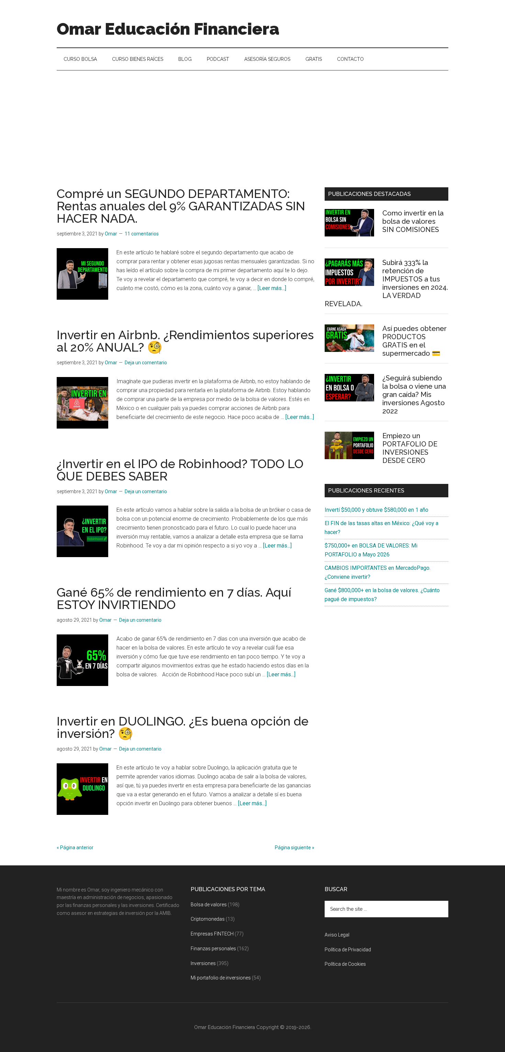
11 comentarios (142, 233)
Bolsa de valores (209, 904)
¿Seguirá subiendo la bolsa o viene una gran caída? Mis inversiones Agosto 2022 (414, 394)
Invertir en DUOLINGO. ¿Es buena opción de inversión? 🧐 (182, 727)
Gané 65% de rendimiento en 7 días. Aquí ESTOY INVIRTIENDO (174, 598)
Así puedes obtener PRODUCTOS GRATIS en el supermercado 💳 (414, 340)
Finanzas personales (213, 948)
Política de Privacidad (348, 949)
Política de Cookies (345, 964)
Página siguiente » (294, 847)
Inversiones (203, 963)
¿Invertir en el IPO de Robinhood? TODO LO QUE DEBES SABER (180, 469)
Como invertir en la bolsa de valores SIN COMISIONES (413, 221)
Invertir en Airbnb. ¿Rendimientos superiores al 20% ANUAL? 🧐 (185, 341)
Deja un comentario (146, 362)
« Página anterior (75, 847)
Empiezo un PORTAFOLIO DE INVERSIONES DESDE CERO (409, 448)
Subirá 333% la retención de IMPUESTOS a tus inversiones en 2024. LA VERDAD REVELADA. (386, 283)
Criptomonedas (208, 919)
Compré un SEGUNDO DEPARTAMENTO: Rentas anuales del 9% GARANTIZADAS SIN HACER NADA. (181, 205)
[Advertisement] (252, 122)
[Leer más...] (272, 288)
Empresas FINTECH (212, 934)
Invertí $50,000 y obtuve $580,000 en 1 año (376, 510)
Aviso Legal (337, 935)
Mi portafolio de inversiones (221, 978)
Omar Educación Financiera (168, 28)
